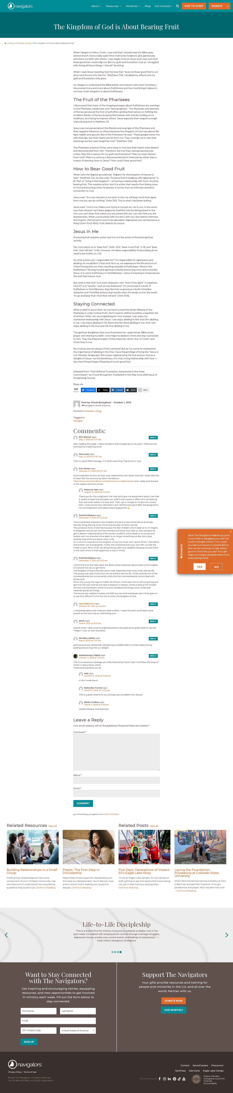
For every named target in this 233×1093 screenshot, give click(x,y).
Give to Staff (193, 6)
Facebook (159, 1079)
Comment (79, 732)
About (95, 6)
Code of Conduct (111, 814)
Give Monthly (173, 1010)
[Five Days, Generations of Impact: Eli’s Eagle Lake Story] (144, 847)
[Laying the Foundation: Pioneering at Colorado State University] (200, 847)
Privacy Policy (15, 1072)
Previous (6, 935)
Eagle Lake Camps (213, 1070)
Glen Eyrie (194, 1070)
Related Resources (27, 825)
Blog (147, 6)
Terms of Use (29, 1072)
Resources (112, 6)
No (216, 567)
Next (226, 935)
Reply (153, 437)
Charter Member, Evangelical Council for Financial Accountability (214, 1080)
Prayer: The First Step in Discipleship (81, 871)
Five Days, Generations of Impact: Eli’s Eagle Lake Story (144, 871)
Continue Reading (46, 887)
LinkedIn (169, 1079)
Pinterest (174, 1079)
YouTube (183, 1079)
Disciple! (78, 421)
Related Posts (133, 825)
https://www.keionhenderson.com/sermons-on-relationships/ (103, 481)
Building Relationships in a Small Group (32, 871)
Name (77, 775)
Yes (199, 567)
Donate (217, 6)
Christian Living (23, 43)
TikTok (179, 1079)
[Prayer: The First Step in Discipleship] (89, 847)
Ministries (132, 6)
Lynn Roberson (86, 603)
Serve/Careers (200, 1065)
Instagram (164, 1079)
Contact (185, 1065)
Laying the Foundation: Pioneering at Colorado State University (196, 873)
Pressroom (217, 1065)
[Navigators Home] (26, 1067)
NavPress (180, 1070)
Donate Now (173, 1000)
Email (77, 788)
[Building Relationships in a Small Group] (33, 847)
